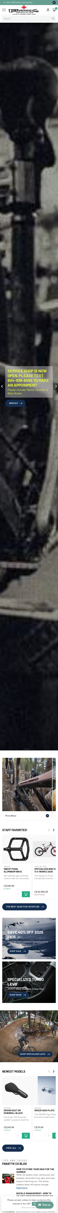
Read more (21, 1187)
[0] (54, 10)
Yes (35, 1203)
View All (11, 1148)
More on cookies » (29, 1207)
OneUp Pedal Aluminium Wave (13, 870)
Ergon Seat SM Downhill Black (13, 1111)
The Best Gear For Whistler (22, 906)
